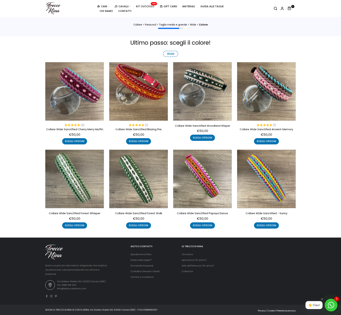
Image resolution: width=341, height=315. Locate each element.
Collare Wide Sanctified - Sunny (266, 213)
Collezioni (187, 271)
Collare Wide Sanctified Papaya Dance (202, 213)
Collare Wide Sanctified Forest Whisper (74, 213)
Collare (137, 24)
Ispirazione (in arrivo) (194, 260)
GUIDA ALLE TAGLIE (212, 6)
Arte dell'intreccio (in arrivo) (198, 265)
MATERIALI (188, 6)
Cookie (271, 310)
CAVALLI (123, 6)
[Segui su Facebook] (46, 296)
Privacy (262, 310)
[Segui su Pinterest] (56, 296)
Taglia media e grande (173, 24)
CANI (104, 6)
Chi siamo (187, 254)
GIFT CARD (170, 6)
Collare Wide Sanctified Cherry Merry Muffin (74, 129)
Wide (193, 24)
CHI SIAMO (106, 11)
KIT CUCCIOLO (146, 6)
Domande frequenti (142, 265)
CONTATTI (124, 11)
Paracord (150, 24)
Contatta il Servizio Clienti (145, 271)
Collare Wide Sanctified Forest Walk (138, 213)
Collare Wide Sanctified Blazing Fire (138, 129)
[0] (289, 8)
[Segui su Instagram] (51, 296)
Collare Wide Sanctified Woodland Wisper (202, 126)
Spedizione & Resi (141, 254)
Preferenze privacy (286, 310)
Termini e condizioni (142, 277)
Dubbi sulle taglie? (141, 260)
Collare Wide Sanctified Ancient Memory (266, 129)
